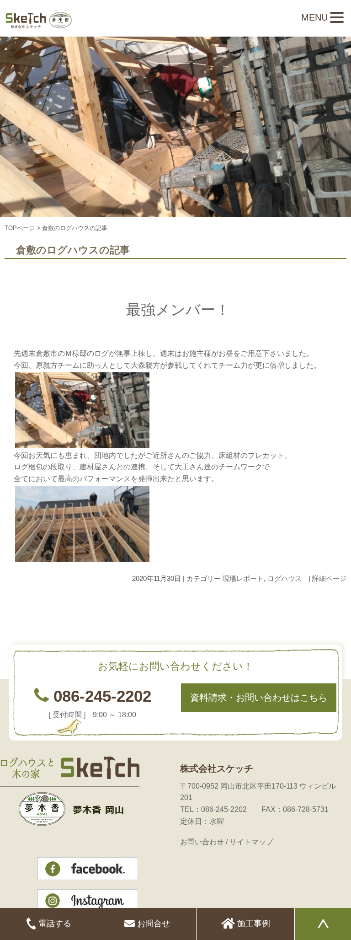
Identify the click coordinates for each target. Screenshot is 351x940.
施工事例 (252, 923)
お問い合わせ (202, 842)
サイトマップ (251, 842)
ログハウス (284, 578)
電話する (53, 923)
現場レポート (243, 578)
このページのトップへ (323, 607)
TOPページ (20, 228)
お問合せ (152, 923)
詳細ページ (329, 578)
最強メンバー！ (178, 309)
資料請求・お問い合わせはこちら (258, 698)
